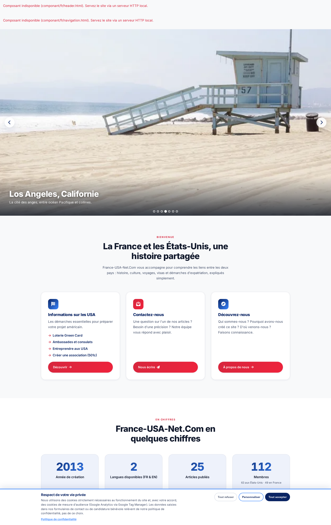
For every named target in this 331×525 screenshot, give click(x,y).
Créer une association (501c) (75, 355)
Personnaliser (251, 497)
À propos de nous (236, 367)
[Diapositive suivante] (321, 122)
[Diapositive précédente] (10, 122)
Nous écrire (146, 367)
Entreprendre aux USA (70, 349)
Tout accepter (278, 497)
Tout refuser (226, 497)
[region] (165, 122)
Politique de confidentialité (58, 519)
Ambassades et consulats (73, 342)
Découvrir (60, 367)
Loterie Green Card (68, 335)
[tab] (154, 211)
